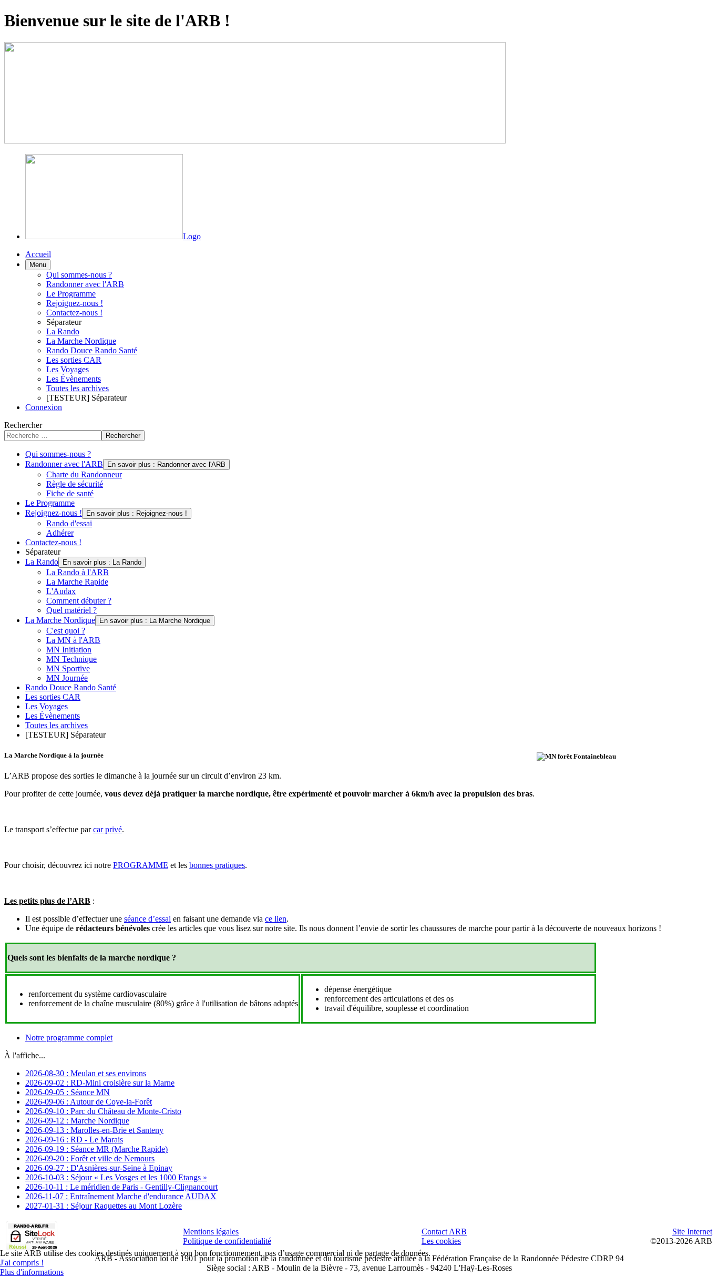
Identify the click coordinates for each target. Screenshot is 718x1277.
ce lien (275, 918)
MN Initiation (68, 649)
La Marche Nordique (81, 340)
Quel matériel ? (71, 610)
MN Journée (67, 677)
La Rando (62, 331)
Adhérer (60, 532)
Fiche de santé (70, 493)
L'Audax (61, 591)
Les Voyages (67, 369)
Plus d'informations (32, 1272)
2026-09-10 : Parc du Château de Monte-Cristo (103, 1111)
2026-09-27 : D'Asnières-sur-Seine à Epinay (98, 1167)
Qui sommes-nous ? (79, 274)
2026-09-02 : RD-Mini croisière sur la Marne (100, 1082)
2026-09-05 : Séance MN (67, 1092)
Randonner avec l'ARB (85, 284)
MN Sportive (68, 668)
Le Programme (71, 293)
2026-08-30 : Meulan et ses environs (85, 1073)
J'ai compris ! (22, 1262)
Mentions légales (211, 1231)
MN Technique (71, 659)
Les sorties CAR (73, 359)
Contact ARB (444, 1231)
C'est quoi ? (65, 630)
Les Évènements (73, 378)
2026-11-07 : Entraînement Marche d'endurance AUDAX (121, 1196)
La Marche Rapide (77, 581)
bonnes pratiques (217, 865)
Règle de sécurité (74, 483)
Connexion (43, 407)
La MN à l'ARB (73, 640)
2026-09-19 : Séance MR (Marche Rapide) (96, 1149)
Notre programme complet (68, 1037)
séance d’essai (147, 918)
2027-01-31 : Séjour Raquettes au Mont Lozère (103, 1205)
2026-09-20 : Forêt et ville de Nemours (90, 1158)
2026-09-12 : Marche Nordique (77, 1120)
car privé (107, 829)
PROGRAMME (140, 865)
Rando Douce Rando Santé (91, 350)
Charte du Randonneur (84, 474)
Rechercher (23, 425)
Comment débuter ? (78, 600)
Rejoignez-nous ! (74, 303)
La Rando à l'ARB (77, 572)
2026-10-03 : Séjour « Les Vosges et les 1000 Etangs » (116, 1177)
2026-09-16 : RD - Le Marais (74, 1139)
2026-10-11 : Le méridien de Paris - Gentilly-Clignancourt (121, 1186)
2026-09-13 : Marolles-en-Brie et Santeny (94, 1130)
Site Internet (692, 1231)
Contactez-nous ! (74, 312)
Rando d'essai (69, 523)
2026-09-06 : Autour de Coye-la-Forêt (88, 1101)
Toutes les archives (77, 388)
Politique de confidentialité (227, 1241)
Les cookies (441, 1241)
